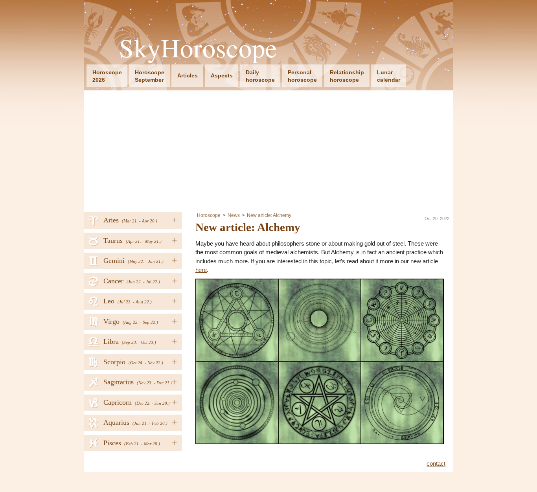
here (201, 269)
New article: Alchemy (269, 215)
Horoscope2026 (107, 76)
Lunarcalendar (388, 76)
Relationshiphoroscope (347, 76)
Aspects (222, 75)
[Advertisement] (268, 149)
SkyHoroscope (198, 47)
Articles (187, 75)
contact (436, 463)
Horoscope (209, 215)
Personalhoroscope (302, 76)
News (234, 215)
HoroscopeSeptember (149, 76)
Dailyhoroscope (260, 76)
